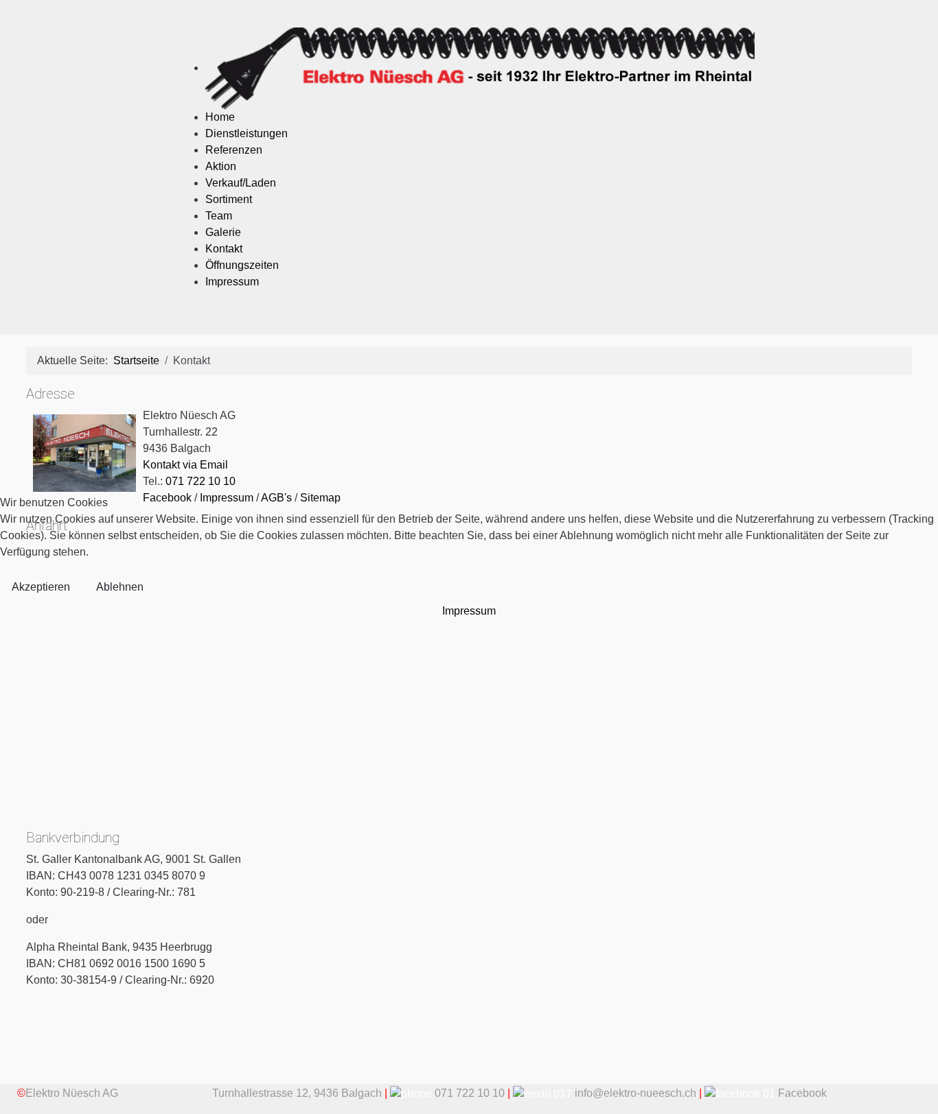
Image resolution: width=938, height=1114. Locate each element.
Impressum (469, 611)
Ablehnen (120, 587)
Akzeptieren (41, 587)
